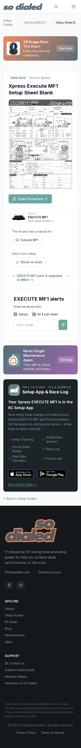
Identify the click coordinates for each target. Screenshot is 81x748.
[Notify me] (63, 325)
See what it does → (22, 484)
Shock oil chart (31, 262)
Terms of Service (53, 732)
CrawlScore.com (49, 572)
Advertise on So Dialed (21, 683)
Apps (8, 642)
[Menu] (73, 6)
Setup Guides (8, 22)
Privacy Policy (26, 732)
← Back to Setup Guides (20, 498)
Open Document (30, 199)
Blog (8, 628)
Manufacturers (15, 635)
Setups (23, 314)
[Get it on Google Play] (52, 474)
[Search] (56, 6)
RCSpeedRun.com (17, 572)
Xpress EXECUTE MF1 (38, 22)
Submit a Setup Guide (19, 670)
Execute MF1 (29, 240)
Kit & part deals (47, 314)
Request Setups (16, 676)
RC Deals (11, 622)
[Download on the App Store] (20, 474)
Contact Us (17, 663)
